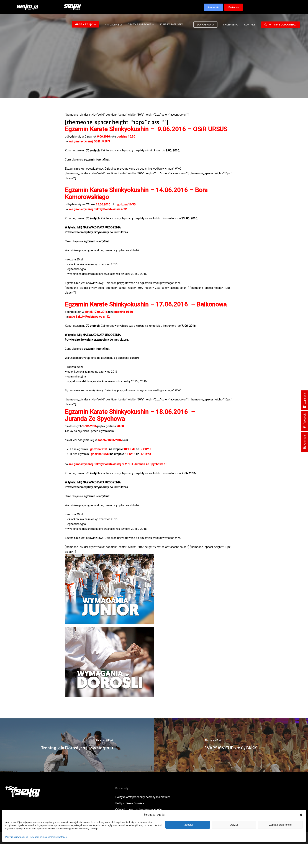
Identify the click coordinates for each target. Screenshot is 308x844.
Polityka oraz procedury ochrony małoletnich (142, 797)
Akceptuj (188, 824)
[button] (301, 815)
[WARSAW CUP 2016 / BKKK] (231, 745)
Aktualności (154, 90)
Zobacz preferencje (280, 824)
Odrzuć (234, 824)
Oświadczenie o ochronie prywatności (48, 837)
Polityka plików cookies (16, 837)
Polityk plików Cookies (129, 803)
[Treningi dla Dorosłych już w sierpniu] (77, 745)
